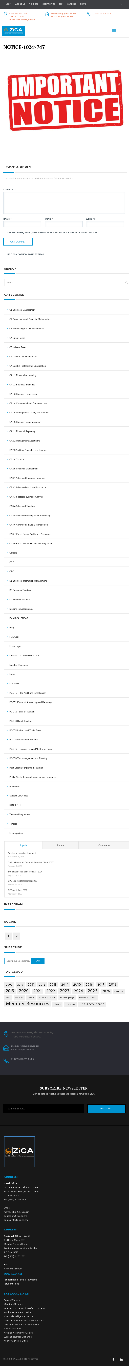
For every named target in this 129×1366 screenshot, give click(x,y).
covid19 (31, 997)
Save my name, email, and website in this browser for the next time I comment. (53, 232)
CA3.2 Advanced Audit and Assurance (27, 487)
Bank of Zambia (12, 1300)
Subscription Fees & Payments (21, 1279)
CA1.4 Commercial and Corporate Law (28, 403)
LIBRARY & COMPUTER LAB (24, 655)
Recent (60, 845)
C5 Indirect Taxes (18, 347)
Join (61, 4)
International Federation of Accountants (24, 1308)
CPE (11, 562)
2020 (24, 991)
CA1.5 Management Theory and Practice (29, 412)
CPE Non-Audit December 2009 (22, 881)
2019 (10, 991)
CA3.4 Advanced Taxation (22, 506)
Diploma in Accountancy (21, 609)
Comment (9, 189)
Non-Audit (14, 683)
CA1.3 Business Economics (23, 394)
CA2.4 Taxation (16, 459)
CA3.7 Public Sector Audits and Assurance (30, 534)
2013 (53, 984)
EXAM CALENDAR (18, 618)
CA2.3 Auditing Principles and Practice (28, 450)
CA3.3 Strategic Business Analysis (26, 497)
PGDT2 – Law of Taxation (21, 711)
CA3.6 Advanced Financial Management (28, 525)
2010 (20, 985)
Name (7, 219)
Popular (23, 845)
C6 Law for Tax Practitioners (23, 356)
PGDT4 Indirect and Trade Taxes (25, 730)
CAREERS (119, 991)
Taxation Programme (19, 814)
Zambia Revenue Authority (17, 1312)
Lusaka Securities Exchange (18, 1337)
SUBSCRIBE (106, 1108)
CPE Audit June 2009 (17, 890)
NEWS (83, 4)
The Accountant (92, 1004)
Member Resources (18, 665)
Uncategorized (16, 833)
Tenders (33, 4)
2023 (64, 991)
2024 (78, 991)
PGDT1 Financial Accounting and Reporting (30, 702)
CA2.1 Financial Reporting (22, 431)
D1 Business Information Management (28, 581)
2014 (65, 984)
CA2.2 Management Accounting (24, 440)
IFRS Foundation (12, 1329)
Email (49, 219)
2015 (77, 984)
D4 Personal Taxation (19, 599)
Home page (14, 646)
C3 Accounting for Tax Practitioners (26, 328)
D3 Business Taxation (20, 590)
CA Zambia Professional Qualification (27, 366)
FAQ (11, 627)
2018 (113, 984)
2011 (31, 984)
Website (90, 219)
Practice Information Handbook (22, 853)
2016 (89, 984)
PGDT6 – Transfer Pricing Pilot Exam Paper (30, 749)
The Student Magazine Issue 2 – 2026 (25, 872)
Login (8, 4)
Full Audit (13, 637)
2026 (106, 991)
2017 (100, 984)
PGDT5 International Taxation (23, 739)
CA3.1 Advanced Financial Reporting (27, 478)
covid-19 (19, 997)
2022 (50, 991)
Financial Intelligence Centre (18, 1316)
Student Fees (12, 1283)
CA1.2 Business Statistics (22, 384)
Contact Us (48, 4)
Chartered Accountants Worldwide (21, 1325)
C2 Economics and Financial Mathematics (30, 319)
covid (8, 997)
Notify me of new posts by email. (26, 254)
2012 (42, 985)
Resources (14, 786)
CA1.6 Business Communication (25, 422)
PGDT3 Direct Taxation (20, 721)
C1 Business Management (22, 310)
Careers (71, 4)
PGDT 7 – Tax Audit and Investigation (27, 693)
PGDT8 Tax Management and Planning (28, 758)
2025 (93, 991)
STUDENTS (15, 805)
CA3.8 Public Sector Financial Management (30, 543)
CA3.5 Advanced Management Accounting (29, 515)
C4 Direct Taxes (17, 338)
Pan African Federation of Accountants (24, 1321)
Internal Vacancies (87, 997)
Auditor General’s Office (16, 1341)
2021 (37, 991)
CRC (11, 571)
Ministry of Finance (13, 1304)
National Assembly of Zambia (18, 1333)
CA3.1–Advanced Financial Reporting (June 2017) (31, 862)
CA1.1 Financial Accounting (22, 375)
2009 (9, 985)
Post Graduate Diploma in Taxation (26, 768)
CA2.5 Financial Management (23, 468)
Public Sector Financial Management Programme (33, 777)
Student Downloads (18, 795)
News (12, 674)
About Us (20, 4)
